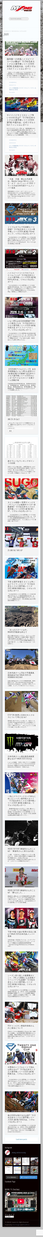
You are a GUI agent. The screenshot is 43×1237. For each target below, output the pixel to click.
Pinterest (23, 24)
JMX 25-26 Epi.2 (14, 419)
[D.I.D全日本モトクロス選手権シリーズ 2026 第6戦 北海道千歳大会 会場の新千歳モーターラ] (17, 1170)
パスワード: (11, 428)
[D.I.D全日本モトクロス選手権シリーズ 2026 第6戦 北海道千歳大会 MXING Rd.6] (26, 1170)
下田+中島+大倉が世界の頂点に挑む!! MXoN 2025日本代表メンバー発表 (22, 933)
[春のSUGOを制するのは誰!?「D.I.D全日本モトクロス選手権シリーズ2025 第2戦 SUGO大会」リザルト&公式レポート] (21, 1101)
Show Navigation (33, 18)
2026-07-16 (12, 85)
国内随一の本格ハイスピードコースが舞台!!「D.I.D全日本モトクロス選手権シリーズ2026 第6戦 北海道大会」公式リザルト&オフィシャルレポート (21, 63)
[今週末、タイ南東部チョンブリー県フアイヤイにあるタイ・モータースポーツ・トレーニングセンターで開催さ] (17, 1161)
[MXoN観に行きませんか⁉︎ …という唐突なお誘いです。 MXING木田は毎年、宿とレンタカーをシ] (8, 1161)
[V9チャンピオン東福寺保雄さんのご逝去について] (21, 1012)
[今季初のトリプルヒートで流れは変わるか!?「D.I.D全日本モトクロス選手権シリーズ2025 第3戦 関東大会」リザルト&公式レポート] (21, 1053)
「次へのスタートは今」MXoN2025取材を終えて (18, 630)
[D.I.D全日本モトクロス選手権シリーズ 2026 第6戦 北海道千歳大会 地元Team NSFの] (34, 1170)
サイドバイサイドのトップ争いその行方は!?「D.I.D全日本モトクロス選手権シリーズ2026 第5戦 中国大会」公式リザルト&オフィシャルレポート (21, 119)
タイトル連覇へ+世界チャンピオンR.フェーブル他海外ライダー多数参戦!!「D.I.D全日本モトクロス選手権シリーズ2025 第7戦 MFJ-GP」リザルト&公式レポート (22, 506)
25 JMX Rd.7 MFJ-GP (15, 550)
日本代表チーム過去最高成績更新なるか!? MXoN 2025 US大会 (21, 757)
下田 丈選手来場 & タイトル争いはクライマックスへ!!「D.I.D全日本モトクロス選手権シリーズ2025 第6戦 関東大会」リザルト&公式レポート (22, 586)
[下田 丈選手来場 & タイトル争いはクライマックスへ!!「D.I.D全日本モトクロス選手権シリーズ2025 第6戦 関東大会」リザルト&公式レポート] (21, 568)
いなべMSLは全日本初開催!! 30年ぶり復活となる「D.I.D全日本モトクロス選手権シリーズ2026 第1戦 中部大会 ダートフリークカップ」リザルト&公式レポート (22, 325)
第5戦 (14, 147)
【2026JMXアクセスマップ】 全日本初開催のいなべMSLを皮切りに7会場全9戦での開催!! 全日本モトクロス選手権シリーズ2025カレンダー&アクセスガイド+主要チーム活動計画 (22, 374)
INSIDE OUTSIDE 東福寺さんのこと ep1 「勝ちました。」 (22, 891)
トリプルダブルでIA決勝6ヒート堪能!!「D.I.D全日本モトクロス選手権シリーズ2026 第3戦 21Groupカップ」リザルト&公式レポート (22, 230)
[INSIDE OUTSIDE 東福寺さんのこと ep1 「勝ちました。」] (21, 876)
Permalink (12, 92)
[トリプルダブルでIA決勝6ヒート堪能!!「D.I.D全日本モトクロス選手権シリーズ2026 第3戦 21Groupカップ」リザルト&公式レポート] (21, 213)
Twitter (19, 24)
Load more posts (21, 1139)
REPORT (21, 88)
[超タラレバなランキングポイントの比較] (21, 447)
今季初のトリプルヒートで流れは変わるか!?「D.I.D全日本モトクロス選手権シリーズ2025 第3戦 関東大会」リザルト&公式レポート (22, 1071)
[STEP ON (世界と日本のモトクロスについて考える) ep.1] (21, 701)
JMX (10, 88)
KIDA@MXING (12, 82)
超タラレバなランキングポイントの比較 (21, 461)
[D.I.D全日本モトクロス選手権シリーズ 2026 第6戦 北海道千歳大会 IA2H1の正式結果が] (26, 1161)
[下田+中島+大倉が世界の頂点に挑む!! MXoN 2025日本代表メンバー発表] (21, 918)
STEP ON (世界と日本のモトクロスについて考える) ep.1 (21, 716)
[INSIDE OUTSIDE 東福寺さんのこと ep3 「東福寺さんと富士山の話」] (21, 833)
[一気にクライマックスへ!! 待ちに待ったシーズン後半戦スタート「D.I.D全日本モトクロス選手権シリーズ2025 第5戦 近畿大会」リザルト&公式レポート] (21, 782)
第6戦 (16, 89)
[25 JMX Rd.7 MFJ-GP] (21, 536)
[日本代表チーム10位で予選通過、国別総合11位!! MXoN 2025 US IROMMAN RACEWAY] (21, 659)
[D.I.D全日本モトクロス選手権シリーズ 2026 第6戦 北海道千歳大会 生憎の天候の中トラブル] (8, 1170)
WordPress (26, 1225)
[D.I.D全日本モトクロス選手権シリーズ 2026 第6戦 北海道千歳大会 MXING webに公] (34, 1161)
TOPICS (32, 88)
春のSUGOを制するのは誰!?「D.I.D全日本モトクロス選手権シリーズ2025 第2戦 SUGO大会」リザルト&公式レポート (22, 1118)
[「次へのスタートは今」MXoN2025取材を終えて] (21, 616)
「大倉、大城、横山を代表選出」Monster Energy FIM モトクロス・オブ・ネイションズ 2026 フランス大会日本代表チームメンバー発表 (21, 183)
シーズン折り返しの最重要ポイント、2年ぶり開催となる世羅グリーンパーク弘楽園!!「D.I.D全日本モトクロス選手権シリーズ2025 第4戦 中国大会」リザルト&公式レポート (22, 981)
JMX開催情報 (15, 88)
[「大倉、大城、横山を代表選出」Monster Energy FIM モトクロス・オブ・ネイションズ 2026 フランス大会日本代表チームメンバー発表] (21, 165)
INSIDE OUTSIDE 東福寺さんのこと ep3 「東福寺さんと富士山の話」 (22, 849)
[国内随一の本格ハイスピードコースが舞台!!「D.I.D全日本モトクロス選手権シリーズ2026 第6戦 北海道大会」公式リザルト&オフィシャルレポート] (21, 48)
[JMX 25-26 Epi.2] (21, 405)
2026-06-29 (12, 143)
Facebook (15, 24)
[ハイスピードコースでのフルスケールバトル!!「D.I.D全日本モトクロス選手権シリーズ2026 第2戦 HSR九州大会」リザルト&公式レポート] (21, 259)
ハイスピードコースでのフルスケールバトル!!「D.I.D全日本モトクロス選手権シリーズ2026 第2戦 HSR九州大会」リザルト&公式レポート (22, 277)
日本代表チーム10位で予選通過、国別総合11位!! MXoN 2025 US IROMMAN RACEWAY (22, 674)
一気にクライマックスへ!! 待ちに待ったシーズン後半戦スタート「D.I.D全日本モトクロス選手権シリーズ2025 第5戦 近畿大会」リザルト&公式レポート (22, 800)
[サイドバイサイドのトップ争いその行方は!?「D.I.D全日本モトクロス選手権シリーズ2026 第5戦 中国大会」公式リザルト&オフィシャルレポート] (21, 104)
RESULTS (26, 88)
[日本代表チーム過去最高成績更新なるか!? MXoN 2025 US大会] (21, 742)
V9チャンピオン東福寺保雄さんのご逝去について (21, 1026)
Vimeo (27, 24)
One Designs (16, 1225)
